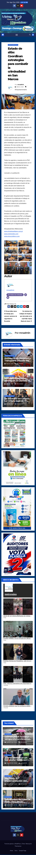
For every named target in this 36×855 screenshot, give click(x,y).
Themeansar (18, 846)
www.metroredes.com (11, 234)
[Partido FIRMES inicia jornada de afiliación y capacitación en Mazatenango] (18, 629)
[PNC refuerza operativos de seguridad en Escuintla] (18, 674)
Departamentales (13, 44)
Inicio (16, 850)
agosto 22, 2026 (11, 742)
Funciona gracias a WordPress (13, 843)
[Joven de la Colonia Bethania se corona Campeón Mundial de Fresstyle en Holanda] (18, 606)
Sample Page (22, 850)
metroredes (11, 594)
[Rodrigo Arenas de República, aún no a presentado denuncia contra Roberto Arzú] (18, 652)
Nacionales (8, 734)
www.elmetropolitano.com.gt (13, 231)
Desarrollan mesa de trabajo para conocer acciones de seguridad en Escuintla (10, 316)
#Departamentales (21, 89)
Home (11, 850)
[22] (17, 509)
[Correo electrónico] (7, 297)
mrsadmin (20, 84)
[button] (30, 34)
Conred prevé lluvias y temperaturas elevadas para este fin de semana (18, 739)
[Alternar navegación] (17, 35)
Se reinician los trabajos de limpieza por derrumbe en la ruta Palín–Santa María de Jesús (25, 316)
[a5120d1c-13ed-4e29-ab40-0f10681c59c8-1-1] (17, 467)
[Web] (25, 294)
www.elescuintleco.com (12, 236)
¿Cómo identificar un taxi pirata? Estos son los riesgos (18, 760)
